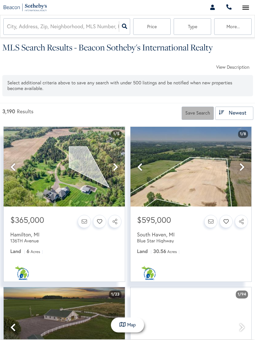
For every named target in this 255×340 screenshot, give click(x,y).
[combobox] (7, 27)
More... (233, 27)
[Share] (115, 221)
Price (152, 27)
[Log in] (212, 7)
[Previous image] (13, 167)
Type (192, 27)
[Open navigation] (245, 7)
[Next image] (115, 167)
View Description (232, 67)
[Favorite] (99, 221)
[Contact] (84, 221)
